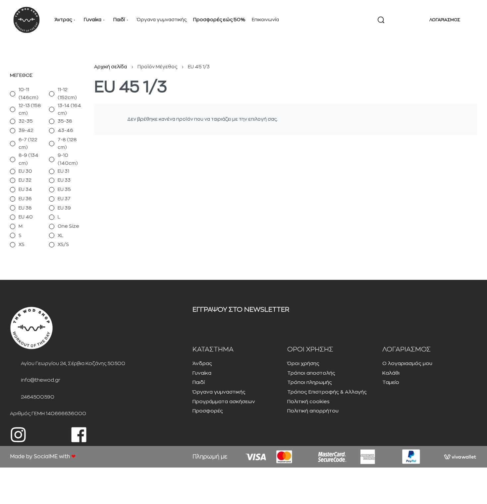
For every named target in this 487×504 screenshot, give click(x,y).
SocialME (46, 456)
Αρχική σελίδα (110, 66)
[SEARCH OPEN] (381, 20)
